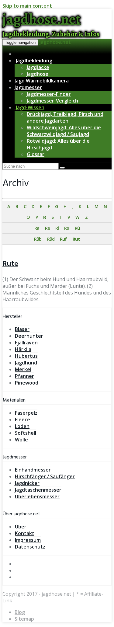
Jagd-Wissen (29, 107)
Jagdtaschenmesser (38, 489)
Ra (36, 228)
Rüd (50, 239)
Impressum (28, 540)
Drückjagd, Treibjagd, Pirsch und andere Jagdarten (65, 117)
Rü (77, 228)
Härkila (23, 349)
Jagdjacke (38, 67)
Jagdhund (26, 362)
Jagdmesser (28, 87)
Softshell (25, 433)
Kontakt (24, 533)
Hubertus (26, 356)
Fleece (22, 419)
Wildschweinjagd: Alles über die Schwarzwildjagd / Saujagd (64, 131)
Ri (57, 228)
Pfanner (24, 376)
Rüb (37, 239)
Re (47, 228)
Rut (76, 239)
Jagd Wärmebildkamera (42, 80)
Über (20, 526)
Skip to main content (27, 5)
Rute (10, 264)
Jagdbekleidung (33, 60)
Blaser (22, 329)
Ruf (63, 239)
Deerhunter (29, 336)
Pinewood (26, 382)
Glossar (35, 154)
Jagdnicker (27, 483)
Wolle (21, 439)
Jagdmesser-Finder (49, 94)
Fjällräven (26, 342)
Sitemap (24, 618)
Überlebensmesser (37, 496)
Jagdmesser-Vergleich (52, 100)
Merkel (23, 369)
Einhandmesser (33, 469)
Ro (66, 228)
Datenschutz (30, 546)
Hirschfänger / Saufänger (45, 476)
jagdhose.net (55, 42)
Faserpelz (26, 412)
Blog (20, 612)
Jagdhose (37, 74)
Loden (22, 426)
